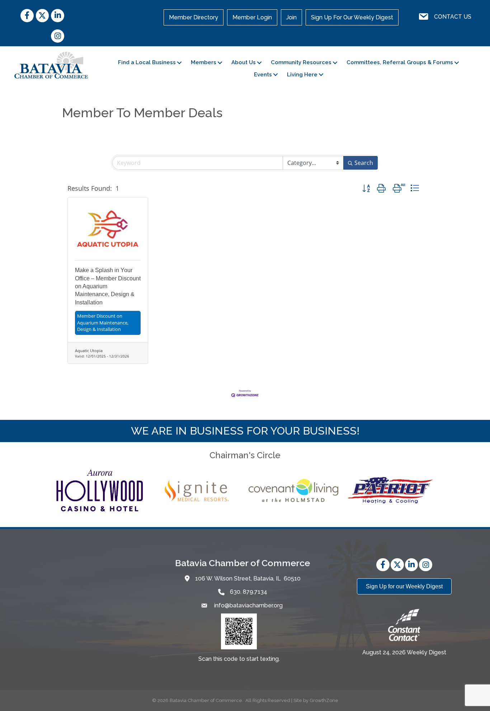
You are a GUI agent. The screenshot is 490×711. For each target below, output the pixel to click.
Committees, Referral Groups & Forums (400, 62)
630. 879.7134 (248, 591)
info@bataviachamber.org (248, 605)
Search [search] (363, 163)
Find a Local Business (147, 62)
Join (291, 17)
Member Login (252, 17)
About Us (243, 62)
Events (263, 74)
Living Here (302, 74)
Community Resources (301, 62)
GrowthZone (324, 700)
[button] (366, 188)
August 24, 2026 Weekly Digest (404, 652)
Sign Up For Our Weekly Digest (352, 17)
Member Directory (193, 17)
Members (203, 62)
